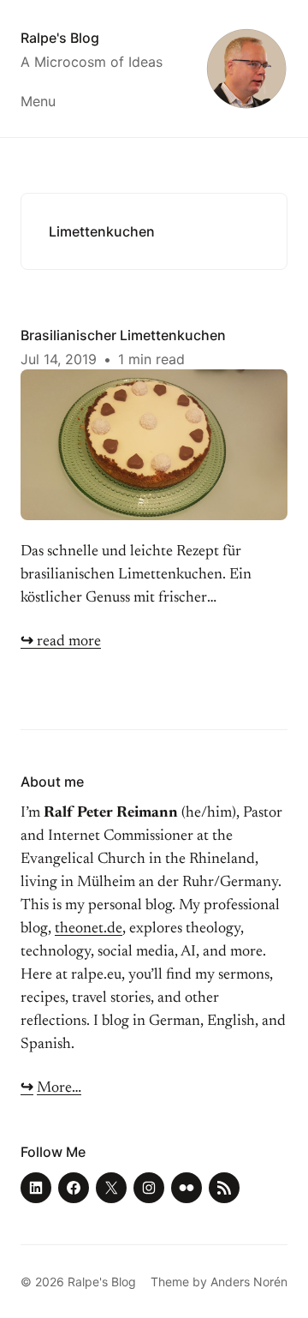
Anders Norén (248, 1281)
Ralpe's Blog (60, 37)
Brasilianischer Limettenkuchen (123, 335)
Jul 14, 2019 (59, 359)
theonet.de (88, 929)
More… (59, 1088)
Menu (38, 101)
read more (61, 642)
